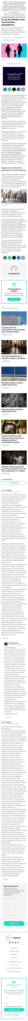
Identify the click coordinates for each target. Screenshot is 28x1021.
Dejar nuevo (14, 482)
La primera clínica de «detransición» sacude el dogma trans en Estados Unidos (13, 330)
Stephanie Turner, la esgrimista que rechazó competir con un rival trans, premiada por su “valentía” (13, 469)
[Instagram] (18, 942)
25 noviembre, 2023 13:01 (12, 723)
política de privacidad (16, 1006)
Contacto (14, 957)
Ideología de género (9, 40)
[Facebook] (9, 942)
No (9, 14)
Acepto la (14, 1006)
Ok (5, 14)
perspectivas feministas (9, 113)
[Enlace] (14, 937)
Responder (5, 638)
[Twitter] (12, 942)
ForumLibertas (19, 37)
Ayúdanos (14, 954)
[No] (26, 8)
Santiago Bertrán (6, 334)
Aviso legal (14, 965)
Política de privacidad (14, 968)
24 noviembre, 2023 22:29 (15, 644)
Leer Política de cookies (18, 14)
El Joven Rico (5, 387)
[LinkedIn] (15, 942)
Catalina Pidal (5, 361)
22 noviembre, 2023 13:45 (12, 492)
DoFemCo (14, 97)
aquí (16, 1013)
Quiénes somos (14, 951)
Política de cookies (14, 971)
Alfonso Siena (5, 445)
